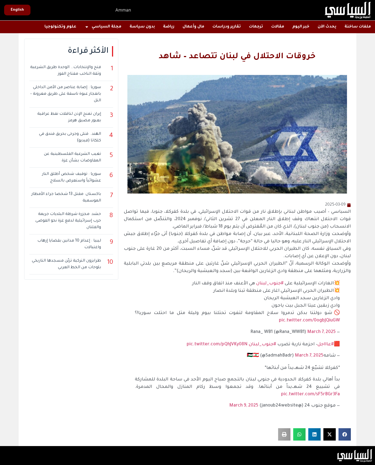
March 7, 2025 (321, 332)
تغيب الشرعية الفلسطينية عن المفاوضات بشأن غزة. (72, 157)
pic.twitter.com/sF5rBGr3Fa (310, 394)
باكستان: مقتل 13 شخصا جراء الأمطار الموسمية (66, 197)
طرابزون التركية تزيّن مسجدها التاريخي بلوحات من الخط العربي (66, 264)
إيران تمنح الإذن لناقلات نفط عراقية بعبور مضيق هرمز (69, 117)
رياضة (168, 27)
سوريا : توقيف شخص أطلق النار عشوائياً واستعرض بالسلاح (71, 177)
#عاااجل (325, 344)
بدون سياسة (142, 27)
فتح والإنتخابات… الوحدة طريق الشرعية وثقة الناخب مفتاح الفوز (65, 70)
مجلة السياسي (106, 27)
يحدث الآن (327, 27)
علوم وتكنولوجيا (60, 27)
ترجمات (256, 27)
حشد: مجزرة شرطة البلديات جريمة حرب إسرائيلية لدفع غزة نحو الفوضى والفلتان (68, 221)
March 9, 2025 (243, 405)
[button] (344, 434)
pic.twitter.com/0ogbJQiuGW (309, 320)
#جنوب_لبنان (270, 283)
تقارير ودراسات (226, 27)
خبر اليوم (300, 27)
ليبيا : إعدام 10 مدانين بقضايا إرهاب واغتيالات (69, 244)
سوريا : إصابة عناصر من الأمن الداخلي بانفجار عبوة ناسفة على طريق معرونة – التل (65, 94)
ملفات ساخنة (358, 27)
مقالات (277, 27)
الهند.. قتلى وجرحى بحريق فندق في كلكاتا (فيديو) (70, 137)
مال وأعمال (193, 27)
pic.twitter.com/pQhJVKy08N (217, 344)
